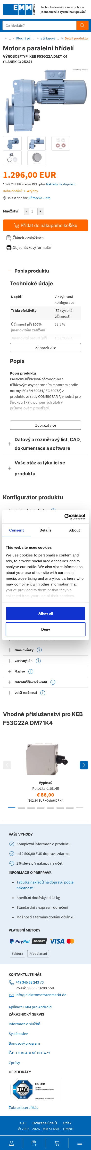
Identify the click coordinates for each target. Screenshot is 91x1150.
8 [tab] (79, 807)
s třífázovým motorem (57, 38)
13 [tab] (60, 808)
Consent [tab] (16, 530)
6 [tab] (60, 807)
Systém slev (18, 1033)
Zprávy (14, 1062)
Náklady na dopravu (60, 184)
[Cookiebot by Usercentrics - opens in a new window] (64, 517)
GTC (23, 1122)
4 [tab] (40, 807)
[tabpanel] (45, 771)
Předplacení (38, 953)
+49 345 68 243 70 (30, 982)
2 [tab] (21, 807)
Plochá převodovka (30, 38)
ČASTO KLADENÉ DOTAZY (29, 1052)
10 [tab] (31, 808)
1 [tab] (11, 807)
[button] (11, 1143)
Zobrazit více (45, 347)
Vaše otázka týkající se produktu (40, 468)
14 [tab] (70, 808)
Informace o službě (24, 1023)
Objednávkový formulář (31, 247)
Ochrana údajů (45, 1122)
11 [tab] (40, 808)
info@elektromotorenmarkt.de (41, 994)
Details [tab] (45, 530)
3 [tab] (31, 807)
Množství (10, 211)
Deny (45, 629)
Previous (7, 765)
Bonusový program (24, 1043)
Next (84, 765)
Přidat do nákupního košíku (48, 225)
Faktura (17, 953)
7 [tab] (70, 807)
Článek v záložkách (28, 237)
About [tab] (74, 530)
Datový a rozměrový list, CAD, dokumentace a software (48, 444)
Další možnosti (26, 692)
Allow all (45, 613)
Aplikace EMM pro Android (30, 1006)
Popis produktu (32, 271)
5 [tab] (50, 807)
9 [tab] (21, 808)
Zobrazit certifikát (23, 1107)
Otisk (67, 1122)
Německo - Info (39, 198)
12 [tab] (50, 808)
